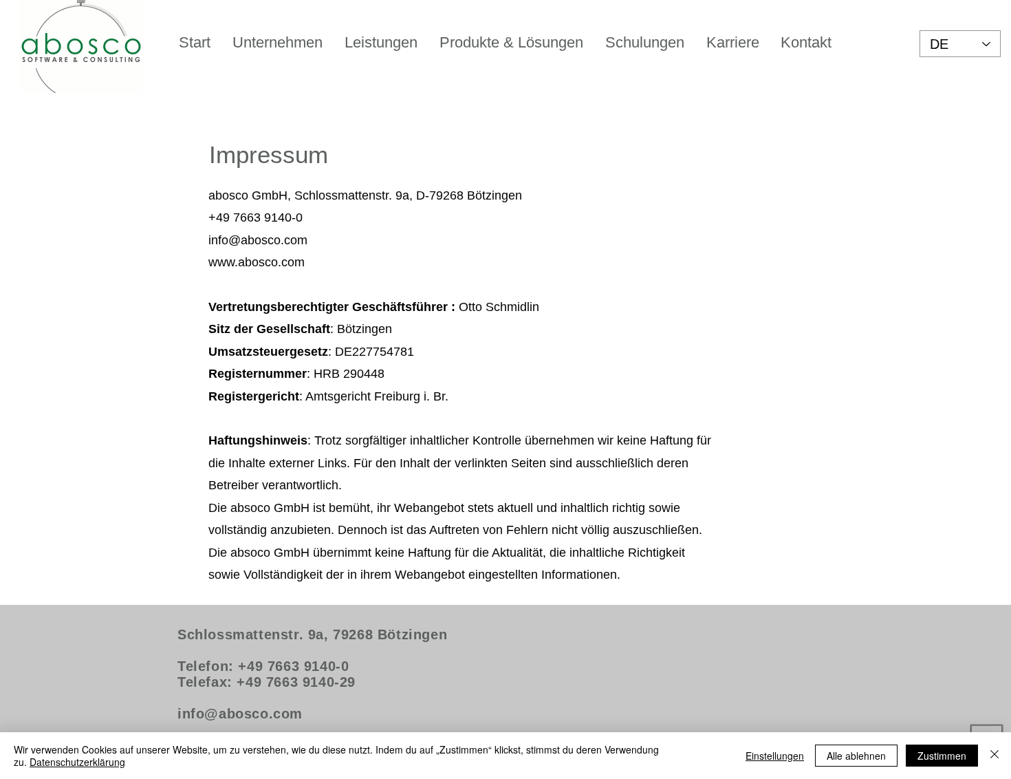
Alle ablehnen (856, 755)
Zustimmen (941, 755)
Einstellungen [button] (775, 755)
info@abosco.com (257, 240)
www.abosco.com (256, 262)
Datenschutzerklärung (77, 762)
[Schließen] (994, 755)
